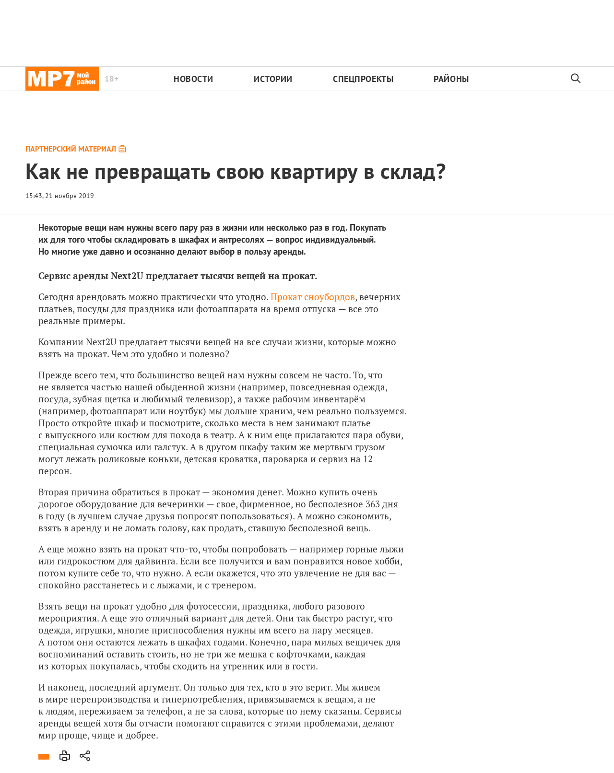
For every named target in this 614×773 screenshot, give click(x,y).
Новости (193, 78)
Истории (273, 78)
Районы (451, 78)
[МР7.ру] (62, 79)
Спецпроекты (363, 78)
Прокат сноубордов (313, 297)
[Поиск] (576, 79)
